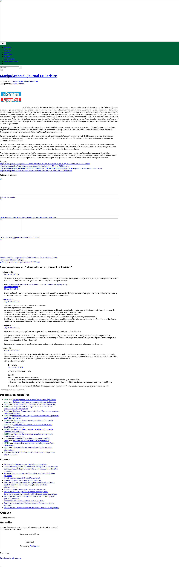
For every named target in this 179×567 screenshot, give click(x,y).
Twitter (14, 83)
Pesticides (8, 54)
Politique (7, 48)
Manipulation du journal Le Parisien (28, 75)
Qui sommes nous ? (11, 61)
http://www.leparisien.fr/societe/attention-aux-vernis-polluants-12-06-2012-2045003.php (34, 166)
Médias (7, 57)
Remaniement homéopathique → (13, 260)
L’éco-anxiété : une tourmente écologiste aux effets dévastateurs (29, 482)
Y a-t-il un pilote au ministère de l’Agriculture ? (31, 441)
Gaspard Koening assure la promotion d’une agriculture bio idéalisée (31, 466)
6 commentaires (17, 81)
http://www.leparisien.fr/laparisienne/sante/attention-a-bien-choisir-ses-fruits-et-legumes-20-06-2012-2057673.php (45, 164)
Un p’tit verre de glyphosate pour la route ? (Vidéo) (19, 237)
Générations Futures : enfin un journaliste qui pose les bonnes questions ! (28, 217)
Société (7, 52)
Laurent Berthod (11, 287)
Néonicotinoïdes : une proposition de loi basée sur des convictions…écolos (28, 257)
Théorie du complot (7, 197)
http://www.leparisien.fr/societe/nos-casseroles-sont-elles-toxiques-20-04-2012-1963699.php (36, 170)
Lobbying (7, 50)
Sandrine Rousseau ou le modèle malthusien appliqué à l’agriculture (30, 494)
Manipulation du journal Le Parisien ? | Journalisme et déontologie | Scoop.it (39, 284)
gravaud (7, 299)
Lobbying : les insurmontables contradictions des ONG (25, 489)
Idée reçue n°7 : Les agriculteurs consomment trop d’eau (26, 492)
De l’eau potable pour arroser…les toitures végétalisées (34, 400)
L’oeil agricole (9, 59)
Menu (3, 43)
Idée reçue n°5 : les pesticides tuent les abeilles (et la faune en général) (31, 508)
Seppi (6, 404)
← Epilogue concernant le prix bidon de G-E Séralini (20, 262)
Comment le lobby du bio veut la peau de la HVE (30, 438)
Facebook (20, 83)
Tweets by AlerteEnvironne (10, 558)
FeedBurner (34, 546)
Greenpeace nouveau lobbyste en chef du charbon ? (24, 501)
